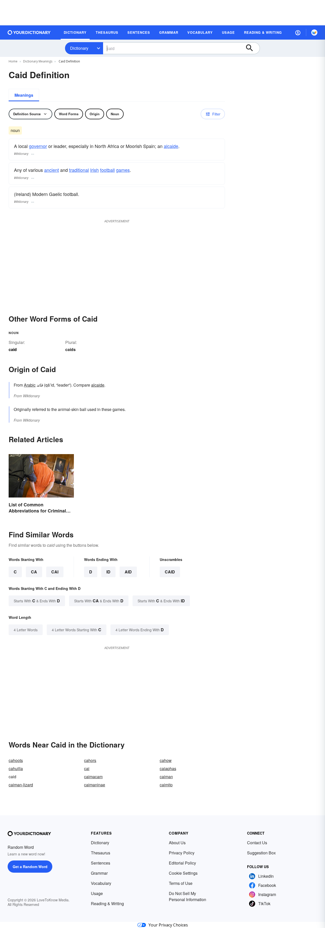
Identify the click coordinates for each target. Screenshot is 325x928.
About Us (177, 843)
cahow (166, 760)
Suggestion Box (261, 853)
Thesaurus (100, 853)
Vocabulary (101, 883)
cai (86, 768)
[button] (298, 32)
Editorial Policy (182, 863)
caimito (166, 785)
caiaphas (168, 768)
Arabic (30, 385)
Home (13, 61)
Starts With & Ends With (37, 601)
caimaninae (94, 785)
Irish (94, 170)
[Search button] (251, 48)
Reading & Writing (107, 903)
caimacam (93, 777)
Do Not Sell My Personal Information (187, 896)
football (107, 170)
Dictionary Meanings (37, 61)
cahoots (16, 760)
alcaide (171, 146)
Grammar (99, 873)
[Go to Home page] (29, 32)
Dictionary (79, 48)
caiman (166, 777)
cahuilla (16, 768)
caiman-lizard (21, 785)
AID (128, 572)
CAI (54, 572)
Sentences (100, 863)
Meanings (23, 95)
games (123, 170)
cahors (90, 760)
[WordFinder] (314, 32)
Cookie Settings (183, 873)
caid (170, 572)
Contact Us (257, 843)
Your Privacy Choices (168, 925)
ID (108, 572)
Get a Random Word (30, 866)
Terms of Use (180, 883)
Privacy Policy (181, 853)
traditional (79, 170)
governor (38, 146)
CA (34, 572)
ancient (51, 170)
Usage (97, 893)
